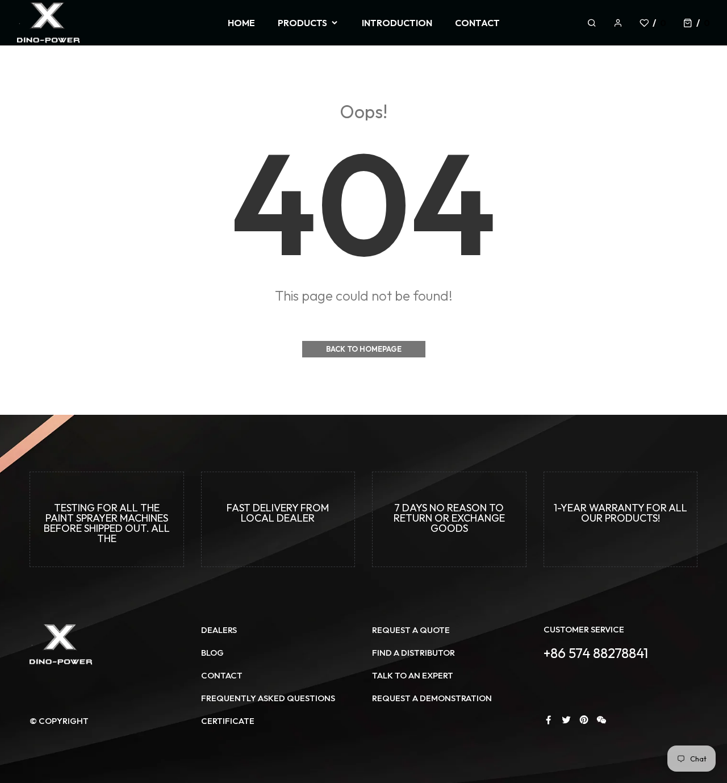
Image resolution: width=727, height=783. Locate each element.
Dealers (219, 629)
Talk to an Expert (412, 675)
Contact (222, 675)
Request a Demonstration (432, 698)
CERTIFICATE (227, 720)
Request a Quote (411, 629)
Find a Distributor (413, 652)
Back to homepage (364, 348)
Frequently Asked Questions (268, 698)
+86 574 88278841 (596, 652)
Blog (212, 652)
